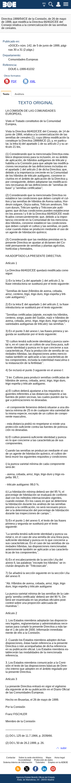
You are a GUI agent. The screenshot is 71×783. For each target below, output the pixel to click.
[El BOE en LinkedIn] (44, 771)
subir (63, 748)
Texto (6, 94)
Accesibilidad (24, 760)
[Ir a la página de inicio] (9, 6)
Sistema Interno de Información (17, 762)
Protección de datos (43, 760)
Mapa (48, 757)
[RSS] (18, 771)
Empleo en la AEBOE (58, 762)
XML (33, 81)
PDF (14, 81)
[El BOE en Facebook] (35, 771)
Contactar (10, 757)
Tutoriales (40, 762)
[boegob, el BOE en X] (26, 771)
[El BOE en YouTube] (53, 771)
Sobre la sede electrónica (31, 757)
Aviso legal (59, 757)
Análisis (19, 94)
